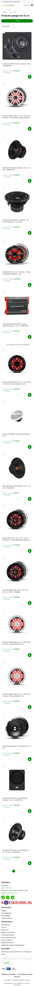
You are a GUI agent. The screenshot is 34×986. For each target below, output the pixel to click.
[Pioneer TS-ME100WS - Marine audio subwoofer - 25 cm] (17, 416)
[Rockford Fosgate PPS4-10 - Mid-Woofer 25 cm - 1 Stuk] (17, 728)
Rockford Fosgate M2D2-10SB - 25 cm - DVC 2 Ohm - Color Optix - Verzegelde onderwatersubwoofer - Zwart (16, 591)
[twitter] (12, 897)
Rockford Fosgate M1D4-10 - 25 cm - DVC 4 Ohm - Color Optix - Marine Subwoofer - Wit (17, 695)
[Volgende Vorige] (20, 871)
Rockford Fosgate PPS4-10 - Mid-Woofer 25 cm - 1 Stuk (17, 747)
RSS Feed (17, 977)
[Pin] (9, 968)
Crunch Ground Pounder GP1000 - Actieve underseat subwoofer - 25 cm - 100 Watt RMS (15, 325)
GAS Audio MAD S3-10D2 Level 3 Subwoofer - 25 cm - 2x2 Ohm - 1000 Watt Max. (16, 851)
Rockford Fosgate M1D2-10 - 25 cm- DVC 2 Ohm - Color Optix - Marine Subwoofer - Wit (17, 643)
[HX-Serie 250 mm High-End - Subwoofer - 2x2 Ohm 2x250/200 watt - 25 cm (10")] (17, 202)
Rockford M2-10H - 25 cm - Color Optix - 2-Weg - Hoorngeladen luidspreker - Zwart (16, 273)
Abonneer (7, 963)
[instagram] (8, 897)
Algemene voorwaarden (9, 974)
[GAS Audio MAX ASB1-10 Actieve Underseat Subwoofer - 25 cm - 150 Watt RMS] (17, 780)
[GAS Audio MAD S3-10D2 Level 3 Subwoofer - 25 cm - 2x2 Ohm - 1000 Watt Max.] (17, 832)
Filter (18, 21)
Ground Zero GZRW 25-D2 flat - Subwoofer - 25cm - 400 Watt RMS (17, 64)
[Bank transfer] (4, 968)
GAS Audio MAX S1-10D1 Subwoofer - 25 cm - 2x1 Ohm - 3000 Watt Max (17, 168)
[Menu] (1, 5)
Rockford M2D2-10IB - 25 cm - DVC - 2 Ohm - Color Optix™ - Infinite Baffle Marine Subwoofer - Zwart (16, 539)
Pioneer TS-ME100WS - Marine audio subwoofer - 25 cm (17, 435)
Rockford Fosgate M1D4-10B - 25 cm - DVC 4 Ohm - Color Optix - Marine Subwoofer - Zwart (17, 383)
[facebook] (3, 897)
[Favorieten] (28, 5)
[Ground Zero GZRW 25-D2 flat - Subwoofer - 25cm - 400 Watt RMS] (17, 46)
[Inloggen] (25, 5)
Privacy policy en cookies (25, 974)
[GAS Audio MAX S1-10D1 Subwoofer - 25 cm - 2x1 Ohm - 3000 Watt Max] (17, 150)
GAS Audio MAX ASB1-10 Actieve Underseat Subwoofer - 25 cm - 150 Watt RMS (15, 799)
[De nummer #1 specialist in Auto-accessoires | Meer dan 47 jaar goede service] (9, 6)
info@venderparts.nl (11, 893)
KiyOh (13, 983)
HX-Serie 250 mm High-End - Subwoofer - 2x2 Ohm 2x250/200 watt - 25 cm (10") (16, 221)
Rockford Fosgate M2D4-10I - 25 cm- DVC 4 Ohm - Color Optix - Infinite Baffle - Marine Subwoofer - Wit (17, 117)
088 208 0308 (7, 888)
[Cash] (14, 968)
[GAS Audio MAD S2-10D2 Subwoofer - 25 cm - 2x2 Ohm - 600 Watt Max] (17, 468)
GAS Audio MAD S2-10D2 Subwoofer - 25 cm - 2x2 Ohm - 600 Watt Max (17, 487)
